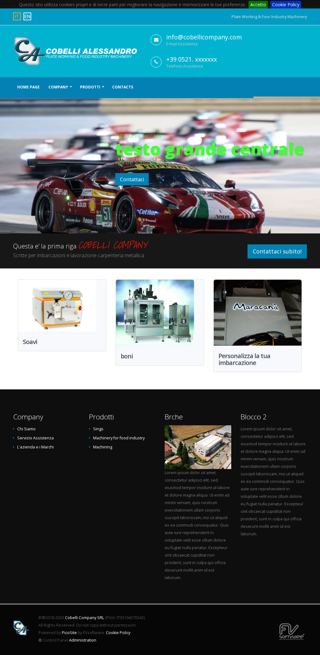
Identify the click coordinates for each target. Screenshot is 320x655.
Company (58, 87)
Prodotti (90, 87)
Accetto (258, 5)
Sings (98, 429)
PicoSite (69, 632)
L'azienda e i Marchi (35, 447)
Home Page (28, 87)
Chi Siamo (26, 429)
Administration (82, 640)
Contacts (122, 87)
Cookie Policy (285, 5)
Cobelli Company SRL (84, 617)
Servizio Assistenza (35, 438)
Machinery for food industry (119, 438)
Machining (102, 447)
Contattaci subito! (277, 251)
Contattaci (132, 179)
